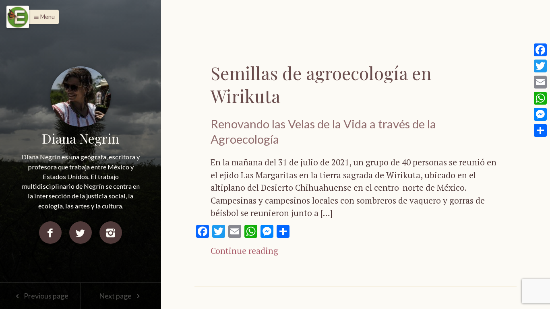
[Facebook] (540, 50)
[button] (42, 17)
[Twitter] (540, 66)
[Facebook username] (50, 232)
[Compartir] (540, 130)
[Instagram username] (110, 232)
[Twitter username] (80, 232)
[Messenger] (540, 114)
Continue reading (244, 250)
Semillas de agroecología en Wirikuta (321, 84)
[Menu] (17, 17)
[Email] (540, 82)
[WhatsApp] (540, 98)
